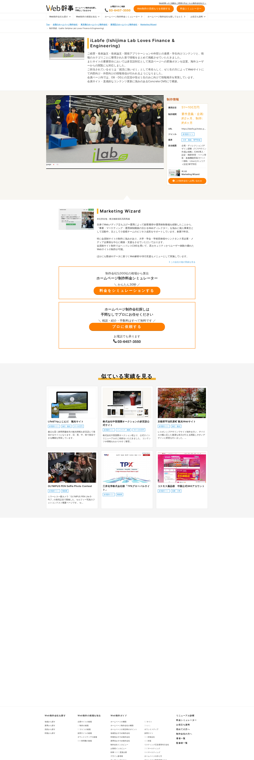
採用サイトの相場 (85, 733)
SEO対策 (147, 741)
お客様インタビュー (118, 748)
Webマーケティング (152, 752)
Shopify (147, 725)
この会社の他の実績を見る (182, 262)
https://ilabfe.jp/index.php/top (194, 128)
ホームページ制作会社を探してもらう (165, 16)
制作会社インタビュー (119, 745)
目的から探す (50, 729)
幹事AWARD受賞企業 (119, 752)
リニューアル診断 (185, 715)
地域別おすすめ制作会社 (120, 733)
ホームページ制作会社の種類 (122, 725)
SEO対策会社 (149, 737)
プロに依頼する (127, 326)
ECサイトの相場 (84, 729)
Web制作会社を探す (58, 16)
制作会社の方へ (184, 733)
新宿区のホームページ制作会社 (124, 24)
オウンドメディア (151, 729)
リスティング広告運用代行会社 (156, 745)
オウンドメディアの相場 (87, 737)
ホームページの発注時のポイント (124, 729)
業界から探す (50, 725)
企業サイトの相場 (85, 722)
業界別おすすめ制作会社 (120, 741)
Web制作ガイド (119, 715)
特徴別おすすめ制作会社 (120, 737)
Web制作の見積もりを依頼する (153, 8)
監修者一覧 (182, 743)
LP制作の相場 (83, 725)
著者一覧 (180, 738)
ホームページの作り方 (153, 756)
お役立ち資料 (196, 16)
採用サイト (148, 733)
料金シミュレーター (186, 720)
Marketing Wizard (148, 24)
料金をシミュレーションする (127, 290)
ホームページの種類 (118, 722)
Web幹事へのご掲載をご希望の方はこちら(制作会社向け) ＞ (182, 3)
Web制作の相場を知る (86, 16)
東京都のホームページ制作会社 (94, 24)
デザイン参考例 (117, 756)
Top (48, 24)
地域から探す (50, 722)
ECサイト (148, 722)
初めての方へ (183, 729)
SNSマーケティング (152, 748)
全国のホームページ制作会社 (65, 24)
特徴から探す (50, 733)
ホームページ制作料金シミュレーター (122, 16)
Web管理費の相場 (85, 741)
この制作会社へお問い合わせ (188, 180)
